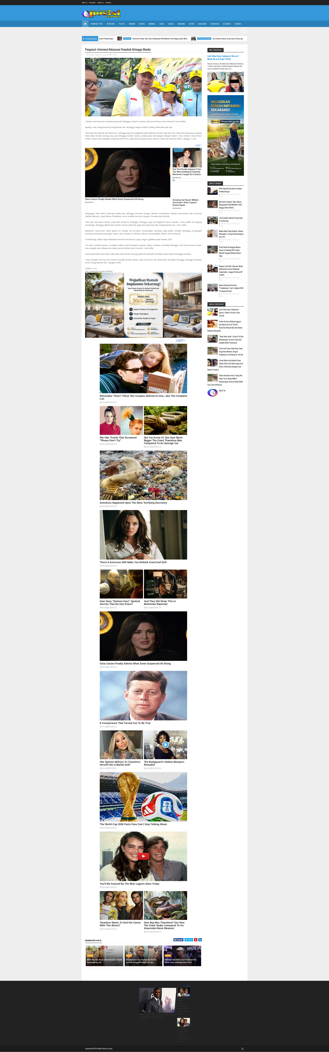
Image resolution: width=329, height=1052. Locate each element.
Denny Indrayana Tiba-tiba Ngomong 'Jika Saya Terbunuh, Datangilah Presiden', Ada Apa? (141, 961)
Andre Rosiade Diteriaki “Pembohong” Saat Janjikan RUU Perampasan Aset (231, 288)
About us (84, 3)
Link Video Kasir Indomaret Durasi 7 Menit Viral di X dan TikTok (223, 57)
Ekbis (161, 23)
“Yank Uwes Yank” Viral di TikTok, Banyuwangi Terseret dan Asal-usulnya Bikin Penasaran (231, 339)
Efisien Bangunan (146, 38)
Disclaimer (92, 3)
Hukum (142, 23)
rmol (95, 268)
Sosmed (238, 23)
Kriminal (152, 23)
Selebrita (227, 23)
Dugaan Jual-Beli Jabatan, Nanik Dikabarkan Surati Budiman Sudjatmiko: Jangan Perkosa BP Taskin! (231, 270)
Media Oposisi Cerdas (105, 1048)
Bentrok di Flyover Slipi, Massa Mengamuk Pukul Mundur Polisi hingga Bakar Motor (102, 38)
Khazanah (202, 23)
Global (171, 23)
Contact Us (100, 3)
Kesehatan (215, 23)
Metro (191, 23)
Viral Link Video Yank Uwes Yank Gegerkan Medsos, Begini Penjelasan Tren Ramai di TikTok (231, 351)
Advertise (108, 3)
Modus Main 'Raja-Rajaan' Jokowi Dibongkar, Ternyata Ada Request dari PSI (227, 38)
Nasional (181, 23)
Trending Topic (96, 23)
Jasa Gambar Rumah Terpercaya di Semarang (170, 38)
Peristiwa (111, 23)
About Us (222, 390)
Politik (122, 23)
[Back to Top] (242, 1048)
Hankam (132, 23)
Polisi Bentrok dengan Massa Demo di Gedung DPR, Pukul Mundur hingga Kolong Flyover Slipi (230, 251)
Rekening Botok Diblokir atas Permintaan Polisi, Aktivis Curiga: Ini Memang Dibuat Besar (181, 961)
